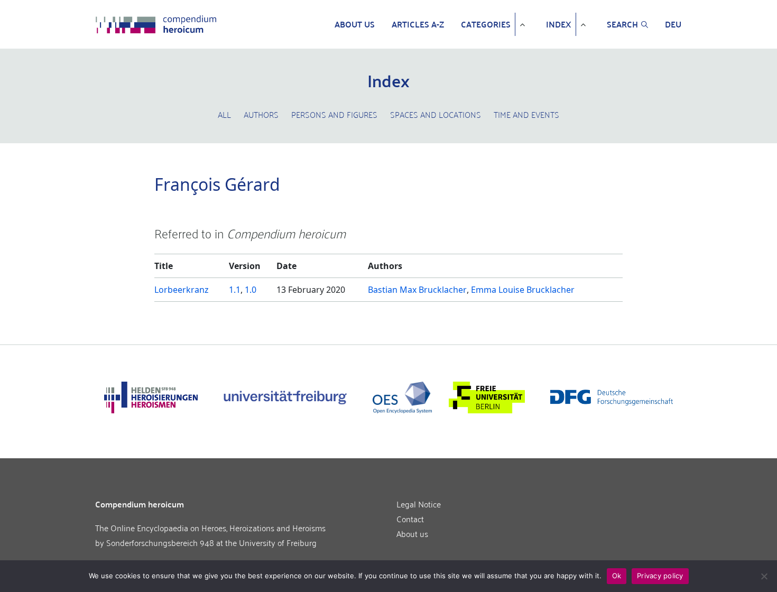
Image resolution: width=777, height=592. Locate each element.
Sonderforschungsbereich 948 (160, 542)
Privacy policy (660, 575)
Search (622, 24)
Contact (410, 518)
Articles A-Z (418, 24)
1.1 (234, 289)
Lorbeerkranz (181, 289)
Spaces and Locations (435, 114)
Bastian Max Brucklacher (417, 289)
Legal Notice (418, 503)
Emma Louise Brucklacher (523, 289)
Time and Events (526, 114)
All (224, 114)
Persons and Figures (334, 114)
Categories (486, 24)
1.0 (250, 289)
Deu (673, 24)
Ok (617, 575)
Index (558, 24)
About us (355, 24)
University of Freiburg (278, 542)
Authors (261, 114)
